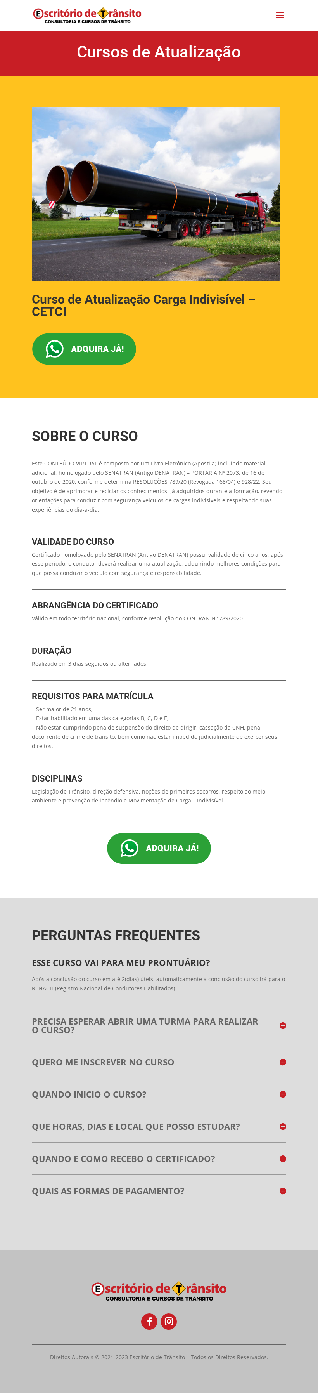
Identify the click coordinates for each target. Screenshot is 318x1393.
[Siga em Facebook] (149, 1321)
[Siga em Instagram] (169, 1321)
